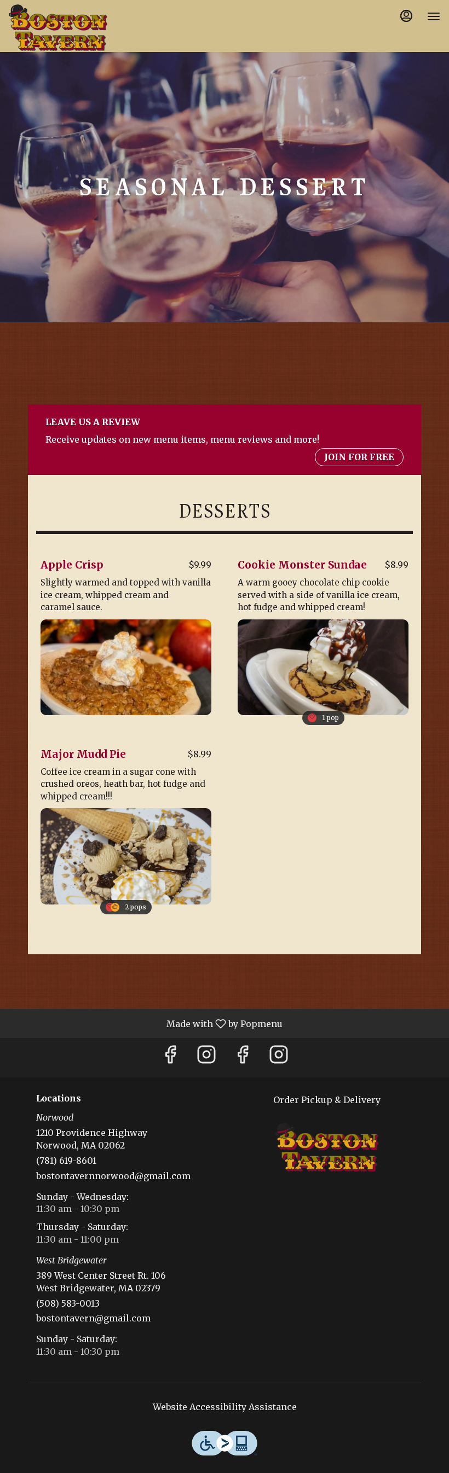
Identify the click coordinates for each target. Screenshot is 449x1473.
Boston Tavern (327, 1147)
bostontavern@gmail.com (93, 1318)
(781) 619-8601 (66, 1160)
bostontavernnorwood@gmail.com (113, 1175)
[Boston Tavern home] (58, 27)
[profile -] (406, 15)
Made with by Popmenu (145, 1023)
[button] (126, 632)
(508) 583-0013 (68, 1303)
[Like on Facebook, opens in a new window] (170, 1057)
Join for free (359, 456)
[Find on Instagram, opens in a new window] (206, 1057)
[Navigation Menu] (434, 16)
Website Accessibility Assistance (225, 1406)
